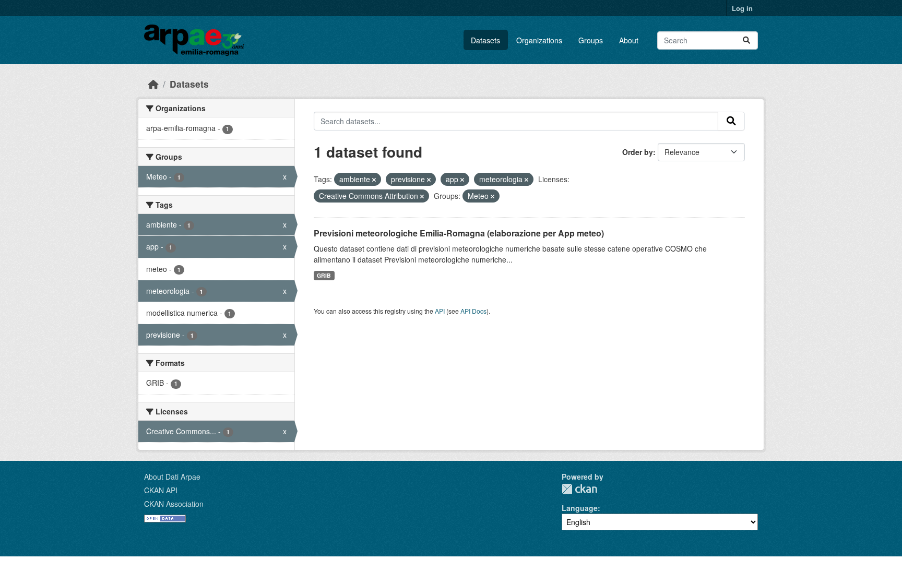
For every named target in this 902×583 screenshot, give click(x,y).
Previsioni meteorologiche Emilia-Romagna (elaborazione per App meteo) (459, 233)
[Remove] (374, 179)
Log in (742, 8)
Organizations (539, 40)
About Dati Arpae (172, 476)
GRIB (324, 275)
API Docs (473, 310)
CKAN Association (174, 503)
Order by (637, 152)
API (440, 310)
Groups (590, 40)
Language (580, 508)
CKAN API (160, 490)
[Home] (153, 83)
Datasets (485, 40)
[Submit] (746, 40)
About (628, 40)
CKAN (579, 488)
